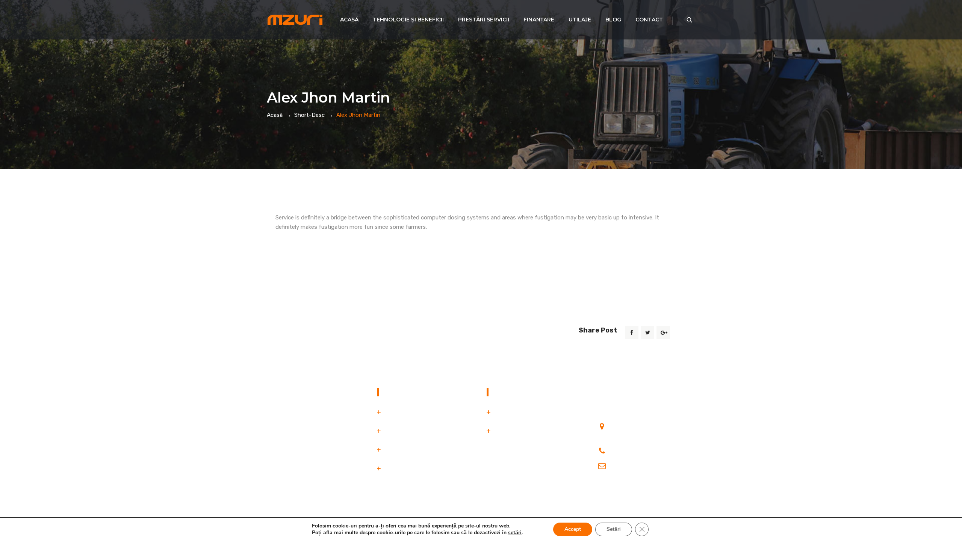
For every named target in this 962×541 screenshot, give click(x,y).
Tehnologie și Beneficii (408, 19)
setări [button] (515, 532)
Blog (613, 19)
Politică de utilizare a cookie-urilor (537, 431)
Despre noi (398, 431)
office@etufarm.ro (635, 464)
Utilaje (580, 19)
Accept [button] (572, 529)
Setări (614, 529)
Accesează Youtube (622, 490)
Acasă (349, 19)
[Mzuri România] (295, 19)
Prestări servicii (483, 19)
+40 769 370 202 (634, 449)
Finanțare (538, 19)
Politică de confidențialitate (529, 412)
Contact (649, 19)
